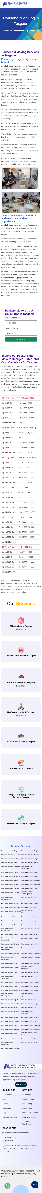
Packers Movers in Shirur (29, 938)
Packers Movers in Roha (29, 888)
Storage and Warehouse (27, 1122)
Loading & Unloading (30, 1112)
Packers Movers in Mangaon (30, 1039)
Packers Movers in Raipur (9, 1025)
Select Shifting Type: (13, 318)
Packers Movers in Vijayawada (27, 995)
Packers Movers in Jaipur (29, 921)
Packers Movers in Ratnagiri (30, 1025)
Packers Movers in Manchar (10, 953)
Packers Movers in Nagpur (10, 851)
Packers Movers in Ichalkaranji (7, 1043)
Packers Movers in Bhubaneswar (7, 929)
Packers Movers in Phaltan (10, 859)
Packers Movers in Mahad (29, 973)
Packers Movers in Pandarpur (11, 1039)
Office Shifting (28, 1099)
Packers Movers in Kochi (29, 944)
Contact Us (6, 1108)
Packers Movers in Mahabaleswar (7, 898)
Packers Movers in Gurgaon (30, 917)
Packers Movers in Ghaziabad (27, 968)
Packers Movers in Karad (29, 876)
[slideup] (21, 1189)
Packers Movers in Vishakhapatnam (27, 893)
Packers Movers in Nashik (9, 1008)
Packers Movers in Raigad (9, 872)
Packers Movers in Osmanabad (7, 958)
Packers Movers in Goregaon (31, 884)
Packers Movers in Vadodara (10, 917)
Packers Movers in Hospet (10, 944)
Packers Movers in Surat (9, 963)
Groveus (5, 1177)
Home (6, 30)
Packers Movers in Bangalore (31, 953)
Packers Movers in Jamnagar (10, 876)
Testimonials (7, 1095)
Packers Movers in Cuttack (10, 1029)
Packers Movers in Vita (28, 1021)
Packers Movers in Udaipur (30, 1017)
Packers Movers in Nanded (30, 990)
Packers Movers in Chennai (30, 963)
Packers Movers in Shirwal (30, 982)
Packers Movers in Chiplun (10, 1012)
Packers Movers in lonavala (10, 1021)
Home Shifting (27, 1095)
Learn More (21, 629)
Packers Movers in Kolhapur (10, 855)
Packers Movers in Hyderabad (7, 939)
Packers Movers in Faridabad (10, 1048)
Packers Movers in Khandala (10, 982)
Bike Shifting (27, 1108)
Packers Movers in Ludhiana (30, 1029)
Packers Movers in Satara (9, 967)
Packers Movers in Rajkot (9, 1000)
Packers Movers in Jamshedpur (27, 867)
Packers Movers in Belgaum (30, 958)
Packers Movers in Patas (9, 863)
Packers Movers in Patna (29, 903)
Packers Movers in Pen (28, 898)
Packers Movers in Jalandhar (10, 990)
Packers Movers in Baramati (10, 867)
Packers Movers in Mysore (30, 855)
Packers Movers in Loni (9, 973)
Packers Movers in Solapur (30, 929)
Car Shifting (27, 1104)
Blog (4, 1112)
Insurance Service (29, 1117)
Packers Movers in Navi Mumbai (29, 1034)
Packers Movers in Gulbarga (30, 880)
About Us (5, 1104)
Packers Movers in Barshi (9, 934)
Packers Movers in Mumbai (10, 888)
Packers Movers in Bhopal (29, 1004)
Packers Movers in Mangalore (11, 911)
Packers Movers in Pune (29, 1000)
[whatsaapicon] (7, 1186)
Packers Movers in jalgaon (30, 986)
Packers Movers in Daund (9, 884)
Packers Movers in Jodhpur (10, 892)
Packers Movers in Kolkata (10, 1004)
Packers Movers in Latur (29, 925)
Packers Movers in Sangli (29, 859)
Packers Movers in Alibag (9, 880)
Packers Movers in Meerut (30, 907)
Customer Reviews (9, 1117)
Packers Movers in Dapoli (9, 1017)
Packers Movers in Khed (29, 977)
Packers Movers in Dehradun (10, 907)
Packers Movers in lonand (9, 1033)
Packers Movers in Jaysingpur (7, 977)
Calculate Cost (21, 339)
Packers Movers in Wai (28, 1008)
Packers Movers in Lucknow (10, 921)
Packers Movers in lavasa (9, 903)
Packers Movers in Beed (29, 948)
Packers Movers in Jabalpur (30, 934)
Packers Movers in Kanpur (30, 872)
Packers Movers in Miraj (29, 851)
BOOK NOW (21, 1084)
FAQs (4, 1099)
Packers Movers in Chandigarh (7, 995)
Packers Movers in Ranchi (9, 986)
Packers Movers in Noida (29, 1043)
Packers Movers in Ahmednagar (7, 948)
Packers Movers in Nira (8, 925)
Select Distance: (12, 328)
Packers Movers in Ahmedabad (27, 912)
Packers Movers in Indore (29, 863)
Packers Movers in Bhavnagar (27, 1012)
